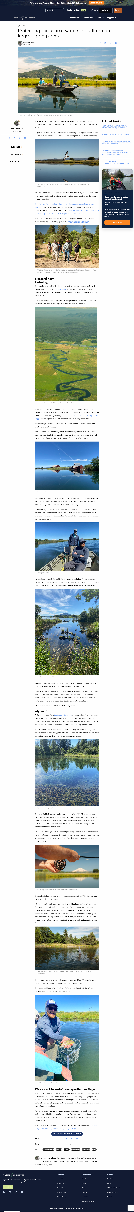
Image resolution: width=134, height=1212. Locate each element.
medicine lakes (76, 1149)
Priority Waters (86, 1149)
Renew (84, 1183)
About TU (60, 1179)
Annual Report (61, 1183)
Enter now (117, 222)
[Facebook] (4, 1192)
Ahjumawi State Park (48, 1149)
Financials (60, 1188)
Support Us (111, 17)
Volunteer (85, 1197)
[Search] (47, 10)
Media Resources (112, 1192)
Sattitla (94, 1149)
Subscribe (15, 147)
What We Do (88, 17)
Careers (109, 1183)
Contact (109, 1197)
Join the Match (96, 3)
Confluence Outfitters (63, 715)
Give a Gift (15, 161)
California (58, 1149)
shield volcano (60, 289)
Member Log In (106, 10)
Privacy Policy (61, 1197)
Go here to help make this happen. (67, 1134)
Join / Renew (15, 154)
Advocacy (22, 25)
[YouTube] (22, 1192)
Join (83, 1188)
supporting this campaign (78, 221)
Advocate (85, 1192)
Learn (100, 17)
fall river (66, 1149)
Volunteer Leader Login (89, 1201)
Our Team (110, 1179)
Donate (117, 10)
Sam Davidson (29, 42)
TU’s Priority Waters (113, 1188)
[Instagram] (16, 1192)
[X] (10, 1192)
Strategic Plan (61, 1192)
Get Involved (74, 17)
